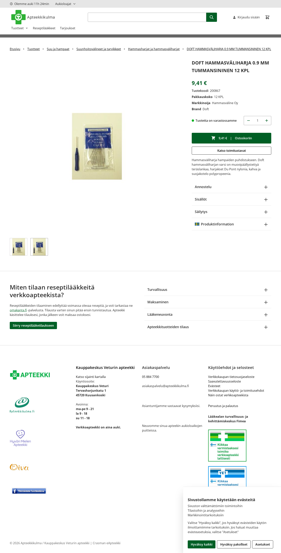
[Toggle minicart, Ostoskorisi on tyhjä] (267, 17)
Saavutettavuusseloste (224, 381)
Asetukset (262, 544)
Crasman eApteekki (106, 543)
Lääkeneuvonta (159, 314)
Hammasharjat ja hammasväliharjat (154, 49)
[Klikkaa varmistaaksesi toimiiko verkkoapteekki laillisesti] (239, 482)
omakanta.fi (18, 310)
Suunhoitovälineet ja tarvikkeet (98, 49)
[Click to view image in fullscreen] (97, 146)
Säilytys (201, 211)
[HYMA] (41, 438)
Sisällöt (201, 199)
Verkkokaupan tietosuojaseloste (231, 377)
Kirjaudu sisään (249, 17)
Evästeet (214, 386)
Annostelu (203, 186)
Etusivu (15, 49)
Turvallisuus (157, 289)
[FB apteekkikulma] (41, 491)
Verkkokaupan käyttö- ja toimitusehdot (236, 390)
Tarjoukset (67, 28)
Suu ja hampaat (58, 49)
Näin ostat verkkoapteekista (228, 395)
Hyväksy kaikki (201, 544)
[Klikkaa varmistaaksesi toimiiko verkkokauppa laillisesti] (239, 446)
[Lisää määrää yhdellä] (266, 120)
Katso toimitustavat (231, 150)
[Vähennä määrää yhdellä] (248, 120)
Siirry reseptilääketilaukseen (33, 325)
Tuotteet (17, 28)
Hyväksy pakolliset (233, 544)
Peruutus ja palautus (223, 406)
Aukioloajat (63, 4)
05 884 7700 (150, 377)
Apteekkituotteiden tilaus (168, 327)
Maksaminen (157, 302)
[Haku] (211, 17)
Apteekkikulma (41, 17)
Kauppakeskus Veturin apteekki (105, 367)
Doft (206, 109)
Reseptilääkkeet (44, 28)
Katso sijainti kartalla (91, 377)
